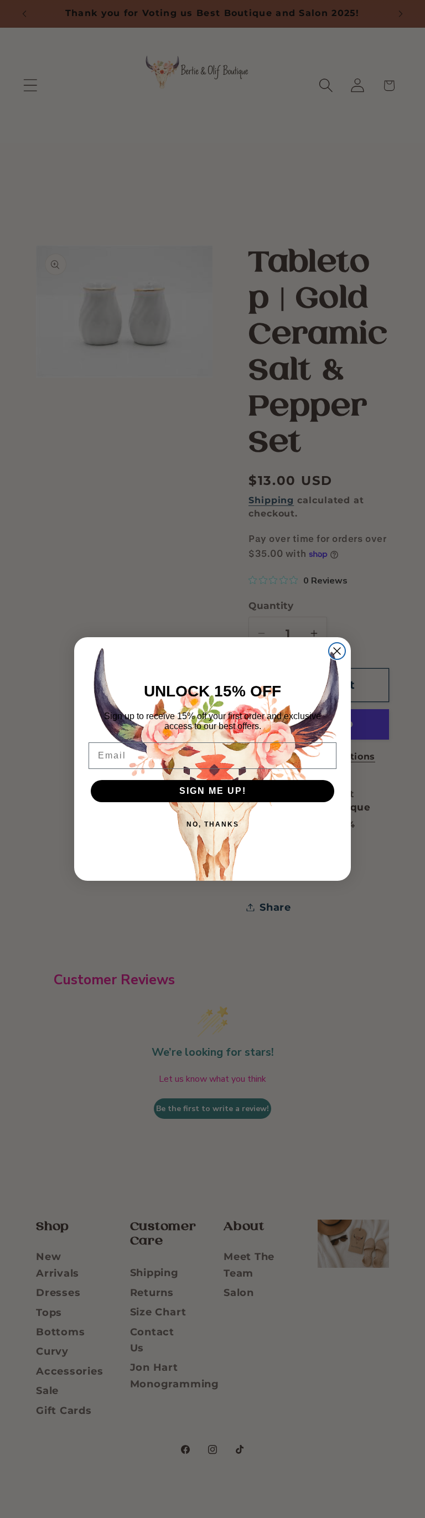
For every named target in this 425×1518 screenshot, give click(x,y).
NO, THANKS (212, 824)
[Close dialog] (337, 651)
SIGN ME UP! (212, 791)
